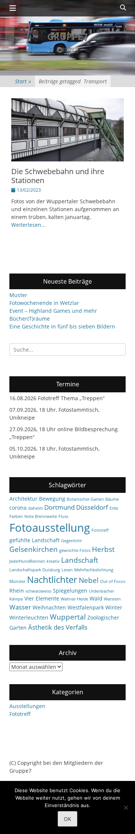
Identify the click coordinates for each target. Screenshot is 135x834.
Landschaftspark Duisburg (34, 569)
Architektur (23, 498)
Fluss (63, 516)
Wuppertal (68, 617)
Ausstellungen (27, 706)
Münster (17, 581)
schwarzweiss (38, 591)
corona (18, 507)
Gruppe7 (67, 36)
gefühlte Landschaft (34, 540)
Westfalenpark (86, 607)
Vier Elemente (41, 598)
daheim (35, 508)
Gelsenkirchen (33, 549)
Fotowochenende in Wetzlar (44, 302)
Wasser (20, 607)
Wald (96, 598)
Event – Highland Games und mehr (53, 310)
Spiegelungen (70, 590)
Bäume (112, 499)
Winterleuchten (28, 617)
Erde (114, 508)
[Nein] (125, 807)
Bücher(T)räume (29, 318)
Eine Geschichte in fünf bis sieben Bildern (62, 326)
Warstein (112, 599)
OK (67, 818)
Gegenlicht (71, 540)
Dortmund (59, 507)
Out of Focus (112, 581)
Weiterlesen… (28, 224)
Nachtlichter (52, 580)
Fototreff (100, 530)
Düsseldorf (92, 507)
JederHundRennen (27, 561)
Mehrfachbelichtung (93, 569)
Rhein (16, 590)
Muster (18, 295)
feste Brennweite (40, 516)
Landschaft (79, 560)
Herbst (103, 549)
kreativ (53, 561)
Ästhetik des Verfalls (57, 627)
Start (23, 81)
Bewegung (52, 498)
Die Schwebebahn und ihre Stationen (57, 175)
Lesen (67, 569)
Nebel (89, 580)
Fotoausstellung (49, 527)
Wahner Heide (74, 599)
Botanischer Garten (85, 499)
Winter (113, 607)
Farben (16, 516)
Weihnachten (49, 607)
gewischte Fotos (74, 550)
